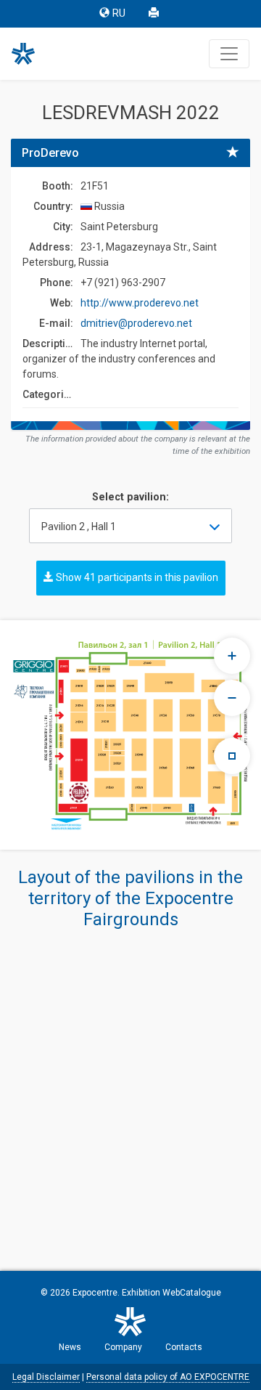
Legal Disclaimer (46, 1377)
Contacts (183, 1347)
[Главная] (30, 54)
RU (118, 13)
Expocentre (94, 1293)
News (70, 1347)
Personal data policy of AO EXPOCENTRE (167, 1377)
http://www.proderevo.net (139, 303)
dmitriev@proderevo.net (136, 323)
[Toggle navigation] (229, 53)
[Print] (155, 14)
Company (123, 1347)
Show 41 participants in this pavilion (136, 577)
